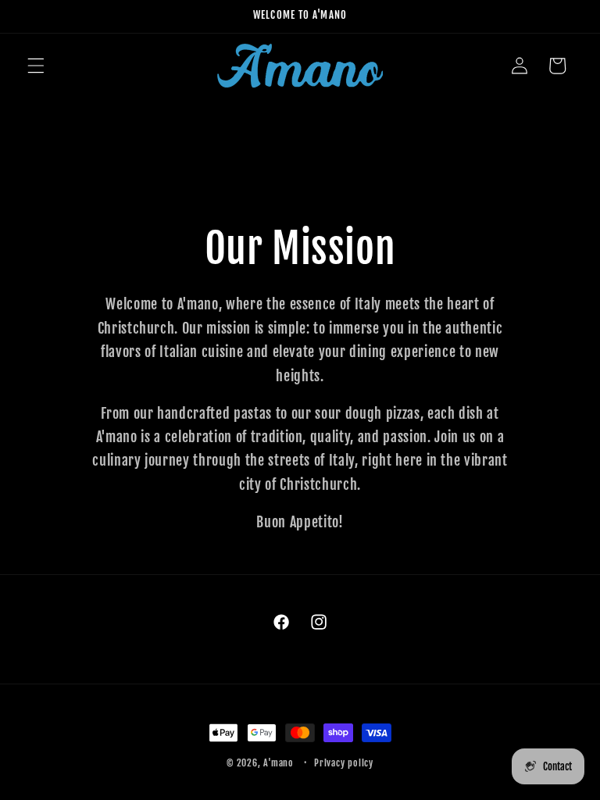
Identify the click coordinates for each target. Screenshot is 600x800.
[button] (36, 65)
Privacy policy (343, 763)
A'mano (278, 763)
